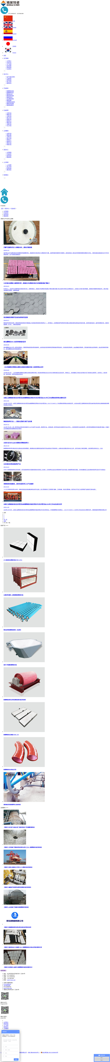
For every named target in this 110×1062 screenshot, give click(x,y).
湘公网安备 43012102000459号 (50, 1052)
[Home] (4, 195)
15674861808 (7, 985)
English (14, 27)
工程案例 (6, 1028)
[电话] (4, 203)
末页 (5, 521)
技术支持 (6, 214)
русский (15, 40)
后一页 (5, 519)
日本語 (14, 46)
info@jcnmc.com (11, 980)
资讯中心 (7, 208)
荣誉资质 (6, 1023)
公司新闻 (6, 211)
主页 (2, 208)
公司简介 (6, 1022)
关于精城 (6, 1020)
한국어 (14, 52)
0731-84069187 (7, 984)
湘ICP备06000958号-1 (33, 1052)
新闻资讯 (6, 1027)
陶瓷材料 (6, 216)
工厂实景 (6, 1025)
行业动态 (13, 208)
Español (14, 33)
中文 (14, 21)
